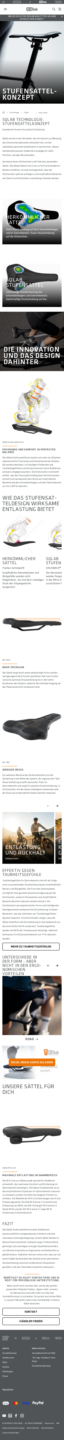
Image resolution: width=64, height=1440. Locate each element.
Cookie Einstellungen (10, 1433)
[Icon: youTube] (4, 1415)
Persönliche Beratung (41, 1366)
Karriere (5, 1367)
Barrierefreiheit (33, 1428)
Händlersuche (8, 1357)
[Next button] (57, 965)
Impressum (49, 1423)
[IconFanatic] (30, 2)
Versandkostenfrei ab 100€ (43, 1353)
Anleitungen (7, 1371)
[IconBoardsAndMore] (5, 1338)
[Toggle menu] (5, 9)
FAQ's (4, 1362)
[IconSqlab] (43, 2)
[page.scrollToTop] (59, 1432)
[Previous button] (48, 965)
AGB (57, 1423)
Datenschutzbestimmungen (13, 1428)
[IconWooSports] (58, 2)
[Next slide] (57, 806)
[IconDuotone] (3, 2)
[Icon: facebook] (16, 1415)
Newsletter (7, 1389)
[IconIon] (17, 2)
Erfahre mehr (11, 858)
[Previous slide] (48, 806)
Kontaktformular (9, 1353)
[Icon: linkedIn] (10, 1415)
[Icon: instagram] (22, 1415)
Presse (5, 1376)
